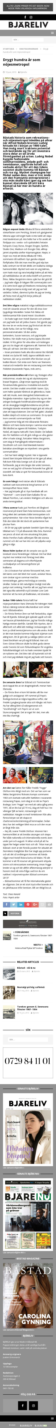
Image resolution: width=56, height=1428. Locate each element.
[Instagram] (31, 17)
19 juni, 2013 (10, 72)
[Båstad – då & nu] (9, 973)
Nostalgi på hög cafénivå (31, 987)
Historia (15, 913)
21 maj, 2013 (24, 990)
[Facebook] (25, 17)
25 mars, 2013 (24, 971)
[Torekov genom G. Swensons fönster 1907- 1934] (9, 1012)
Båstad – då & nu (26, 967)
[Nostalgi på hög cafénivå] (9, 992)
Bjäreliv (23, 72)
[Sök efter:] (28, 39)
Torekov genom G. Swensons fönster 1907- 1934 (32, 1008)
